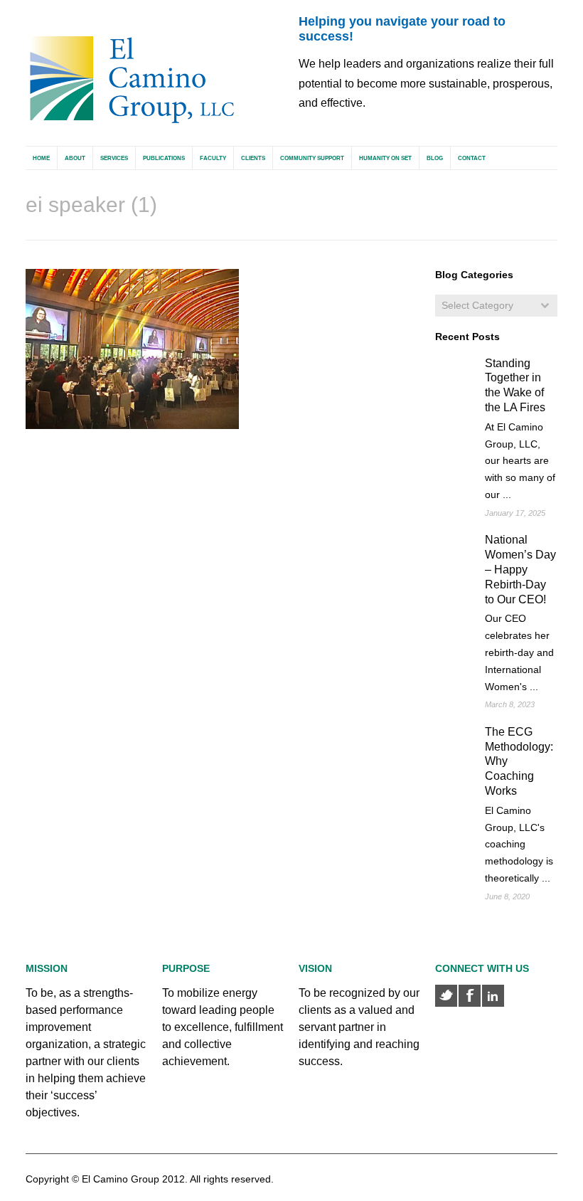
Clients (253, 158)
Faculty (213, 158)
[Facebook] (470, 996)
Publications (164, 158)
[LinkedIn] (493, 996)
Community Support (312, 158)
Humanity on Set (385, 158)
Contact (472, 158)
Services (114, 158)
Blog (435, 158)
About (75, 158)
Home (41, 158)
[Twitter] (446, 996)
